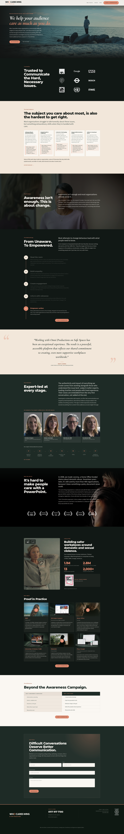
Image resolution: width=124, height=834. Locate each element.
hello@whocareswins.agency (54, 815)
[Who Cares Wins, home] (13, 2)
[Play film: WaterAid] (62, 640)
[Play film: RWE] (36, 609)
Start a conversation (111, 2)
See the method (14, 41)
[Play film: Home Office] (88, 609)
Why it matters (90, 2)
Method (96, 2)
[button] (62, 609)
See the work (27, 459)
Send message (34, 791)
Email (64, 762)
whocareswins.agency (52, 817)
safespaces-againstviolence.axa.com (70, 589)
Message (31, 777)
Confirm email (32, 769)
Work (101, 2)
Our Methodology (28, 165)
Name (30, 762)
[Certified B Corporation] (117, 812)
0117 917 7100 (55, 812)
